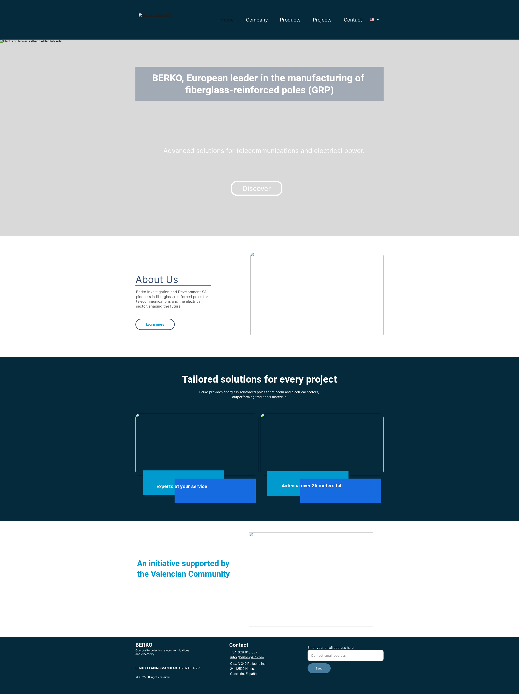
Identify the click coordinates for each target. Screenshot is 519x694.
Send (319, 668)
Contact (353, 20)
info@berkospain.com (247, 657)
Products (290, 20)
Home (227, 20)
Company (257, 20)
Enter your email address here (331, 648)
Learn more (155, 324)
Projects (322, 20)
